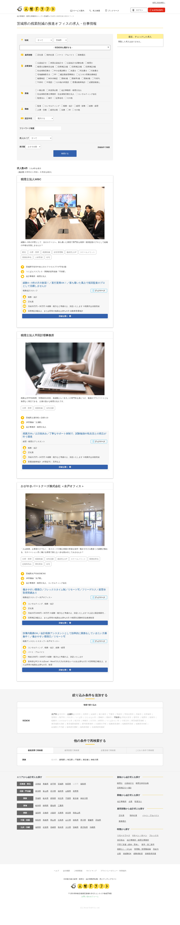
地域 (26, 40)
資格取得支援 (150, 854)
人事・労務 (42, 110)
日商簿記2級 (77, 67)
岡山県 (53, 820)
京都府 (45, 813)
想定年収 (28, 118)
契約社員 (50, 55)
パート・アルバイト (66, 55)
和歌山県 (76, 813)
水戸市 (54, 714)
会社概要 (66, 871)
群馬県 (62, 760)
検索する (65, 153)
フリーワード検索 (27, 128)
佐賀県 (45, 827)
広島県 (60, 820)
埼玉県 (70, 760)
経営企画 (54, 110)
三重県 (60, 806)
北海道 (38, 784)
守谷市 (117, 717)
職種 (26, 109)
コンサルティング (52, 106)
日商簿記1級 (63, 67)
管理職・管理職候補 (142, 849)
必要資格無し (94, 82)
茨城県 (46, 16)
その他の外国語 (62, 82)
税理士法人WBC (31, 179)
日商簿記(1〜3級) (124, 788)
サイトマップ (91, 871)
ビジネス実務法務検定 (88, 74)
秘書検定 (41, 78)
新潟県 (38, 791)
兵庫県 (60, 813)
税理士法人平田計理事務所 (37, 335)
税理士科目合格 (142, 783)
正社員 (40, 55)
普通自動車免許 (79, 82)
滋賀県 (38, 813)
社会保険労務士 (43, 71)
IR (70, 110)
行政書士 (94, 71)
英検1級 (64, 78)
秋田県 (68, 784)
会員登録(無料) (157, 10)
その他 (69, 98)
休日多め (121, 840)
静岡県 (45, 806)
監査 (39, 106)
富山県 (45, 791)
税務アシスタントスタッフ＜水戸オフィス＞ (41, 641)
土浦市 (70, 714)
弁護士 (73, 71)
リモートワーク (123, 835)
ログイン (139, 10)
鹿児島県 (84, 827)
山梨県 (68, 791)
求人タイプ (24, 138)
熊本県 (60, 827)
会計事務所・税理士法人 (71, 90)
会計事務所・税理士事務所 (138, 840)
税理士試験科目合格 (45, 67)
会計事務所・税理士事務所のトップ (29, 16)
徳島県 (75, 820)
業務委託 (81, 55)
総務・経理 (93, 106)
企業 (130, 801)
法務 (63, 110)
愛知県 (53, 806)
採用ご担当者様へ (158, 3)
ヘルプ (56, 871)
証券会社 (59, 98)
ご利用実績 (78, 871)
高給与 (156, 849)
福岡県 (38, 827)
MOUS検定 (53, 78)
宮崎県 (75, 827)
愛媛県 (90, 820)
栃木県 (45, 798)
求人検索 (96, 11)
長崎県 (53, 827)
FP (55, 74)
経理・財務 (80, 106)
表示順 (22, 147)
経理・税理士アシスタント (34, 441)
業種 (26, 93)
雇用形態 (28, 55)
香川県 (83, 820)
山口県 (68, 820)
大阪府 (53, 813)
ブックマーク (113, 11)
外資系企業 (53, 90)
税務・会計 (67, 106)
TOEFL (97, 78)
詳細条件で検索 (104, 147)
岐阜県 (38, 806)
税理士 (90, 63)
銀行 (50, 98)
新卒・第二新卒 (148, 844)
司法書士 (83, 71)
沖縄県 (92, 827)
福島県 (83, 784)
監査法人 (41, 98)
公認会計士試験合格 (75, 63)
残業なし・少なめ (124, 849)
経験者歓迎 (138, 854)
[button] (65, 47)
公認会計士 (42, 63)
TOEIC (40, 82)
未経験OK (127, 854)
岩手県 (53, 784)
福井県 (60, 791)
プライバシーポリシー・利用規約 (113, 871)
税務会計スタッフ (30, 291)
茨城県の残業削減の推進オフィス (62, 16)
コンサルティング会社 (87, 94)
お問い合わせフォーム (90, 897)
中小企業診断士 (60, 71)
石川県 (53, 791)
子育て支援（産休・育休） (128, 844)
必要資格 (28, 66)
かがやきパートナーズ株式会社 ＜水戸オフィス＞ (52, 486)
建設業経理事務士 (67, 74)
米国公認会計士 (56, 63)
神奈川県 (94, 760)
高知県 (98, 820)
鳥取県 (38, 820)
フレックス (154, 835)
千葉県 (78, 760)
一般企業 (41, 90)
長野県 (75, 791)
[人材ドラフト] (36, 9)
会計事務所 (121, 801)
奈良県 (68, 813)
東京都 (86, 760)
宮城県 (60, 784)
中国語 (49, 82)
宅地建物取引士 (43, 74)
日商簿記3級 (91, 67)
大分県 (68, 827)
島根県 (45, 820)
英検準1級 (76, 78)
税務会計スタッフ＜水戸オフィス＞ (37, 597)
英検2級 (87, 78)
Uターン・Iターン (139, 835)
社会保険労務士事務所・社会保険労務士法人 (55, 94)
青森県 (45, 784)
